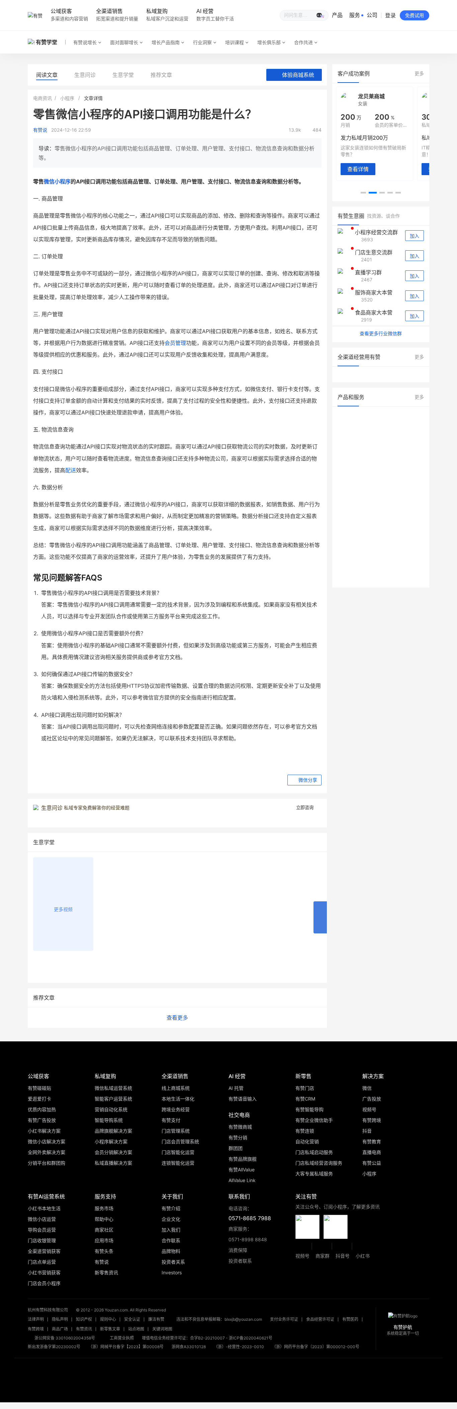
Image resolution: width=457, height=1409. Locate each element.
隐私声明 (60, 1319)
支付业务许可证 (284, 1319)
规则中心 (108, 1319)
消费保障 (238, 1250)
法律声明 (36, 1319)
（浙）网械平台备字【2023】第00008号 (126, 1346)
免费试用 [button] (414, 15)
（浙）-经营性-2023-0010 (239, 1346)
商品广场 (60, 1328)
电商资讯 (42, 98)
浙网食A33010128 (189, 1346)
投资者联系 (240, 1261)
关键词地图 (162, 1328)
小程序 (67, 98)
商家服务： (248, 1234)
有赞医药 (350, 1319)
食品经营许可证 (320, 1319)
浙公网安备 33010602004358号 (64, 1337)
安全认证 (132, 1319)
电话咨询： (250, 1213)
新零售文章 (110, 1328)
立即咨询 (304, 807)
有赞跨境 (36, 1328)
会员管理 (175, 343)
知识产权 (84, 1319)
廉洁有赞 (156, 1319)
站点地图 (136, 1328)
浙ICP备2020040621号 (250, 1337)
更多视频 (63, 909)
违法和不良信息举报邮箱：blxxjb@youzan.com (219, 1319)
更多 (419, 73)
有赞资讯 (84, 1328)
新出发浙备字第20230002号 (54, 1346)
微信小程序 (57, 181)
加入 (414, 236)
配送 (70, 470)
